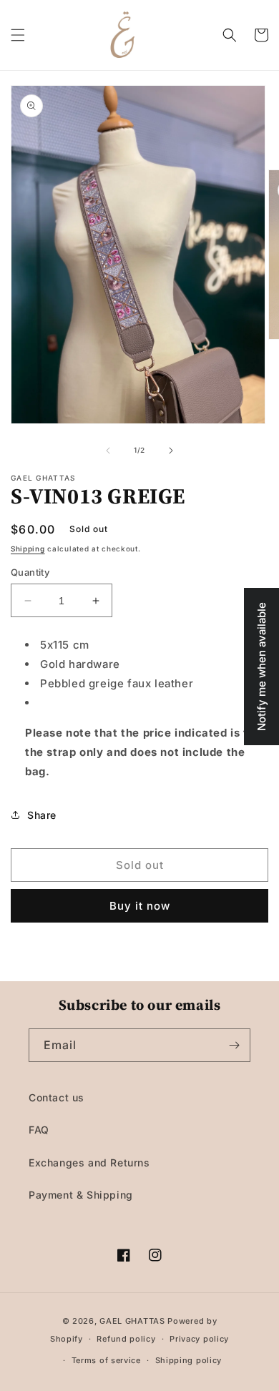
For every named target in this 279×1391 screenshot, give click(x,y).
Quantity (30, 572)
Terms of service (106, 1360)
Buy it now (139, 906)
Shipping (28, 548)
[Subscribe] (234, 1045)
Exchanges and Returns (89, 1162)
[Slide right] (171, 450)
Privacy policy (199, 1339)
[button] (18, 35)
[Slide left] (108, 450)
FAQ (39, 1130)
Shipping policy (188, 1360)
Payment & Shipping (81, 1195)
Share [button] (42, 815)
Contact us (56, 1097)
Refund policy (126, 1339)
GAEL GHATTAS (132, 1321)
